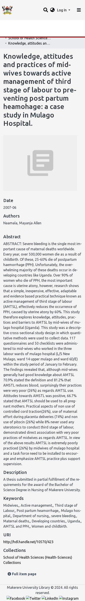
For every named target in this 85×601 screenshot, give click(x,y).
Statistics (10, 25)
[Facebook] (16, 598)
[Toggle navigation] (79, 10)
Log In (62, 10)
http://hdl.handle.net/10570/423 (28, 542)
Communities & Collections (24, 33)
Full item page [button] (23, 574)
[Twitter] (34, 598)
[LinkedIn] (50, 598)
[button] (52, 10)
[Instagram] (69, 598)
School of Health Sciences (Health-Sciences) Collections (30, 38)
